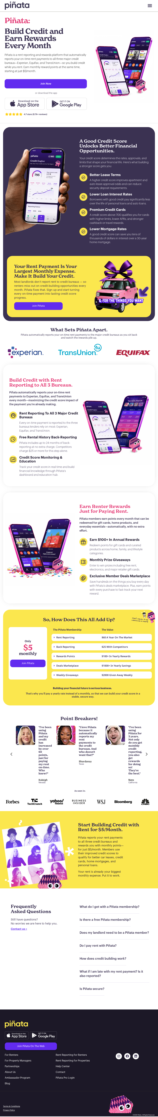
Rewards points (65, 656)
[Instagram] (119, 1056)
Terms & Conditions (11, 1106)
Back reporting (65, 647)
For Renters (11, 1055)
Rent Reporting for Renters (71, 1055)
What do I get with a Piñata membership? (109, 906)
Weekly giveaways (67, 675)
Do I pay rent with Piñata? (98, 945)
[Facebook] (127, 1056)
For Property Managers (18, 1060)
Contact (60, 1072)
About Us (10, 1072)
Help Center (63, 1066)
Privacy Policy (9, 1110)
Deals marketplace (67, 665)
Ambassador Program (17, 1078)
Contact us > (19, 929)
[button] (149, 5)
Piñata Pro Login (65, 1078)
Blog (7, 1083)
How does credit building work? (103, 958)
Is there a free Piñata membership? (105, 919)
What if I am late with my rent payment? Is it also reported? (111, 974)
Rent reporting (65, 637)
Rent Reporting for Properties (73, 1060)
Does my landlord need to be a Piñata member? (114, 932)
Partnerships (12, 1066)
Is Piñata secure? (92, 989)
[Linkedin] (136, 1056)
